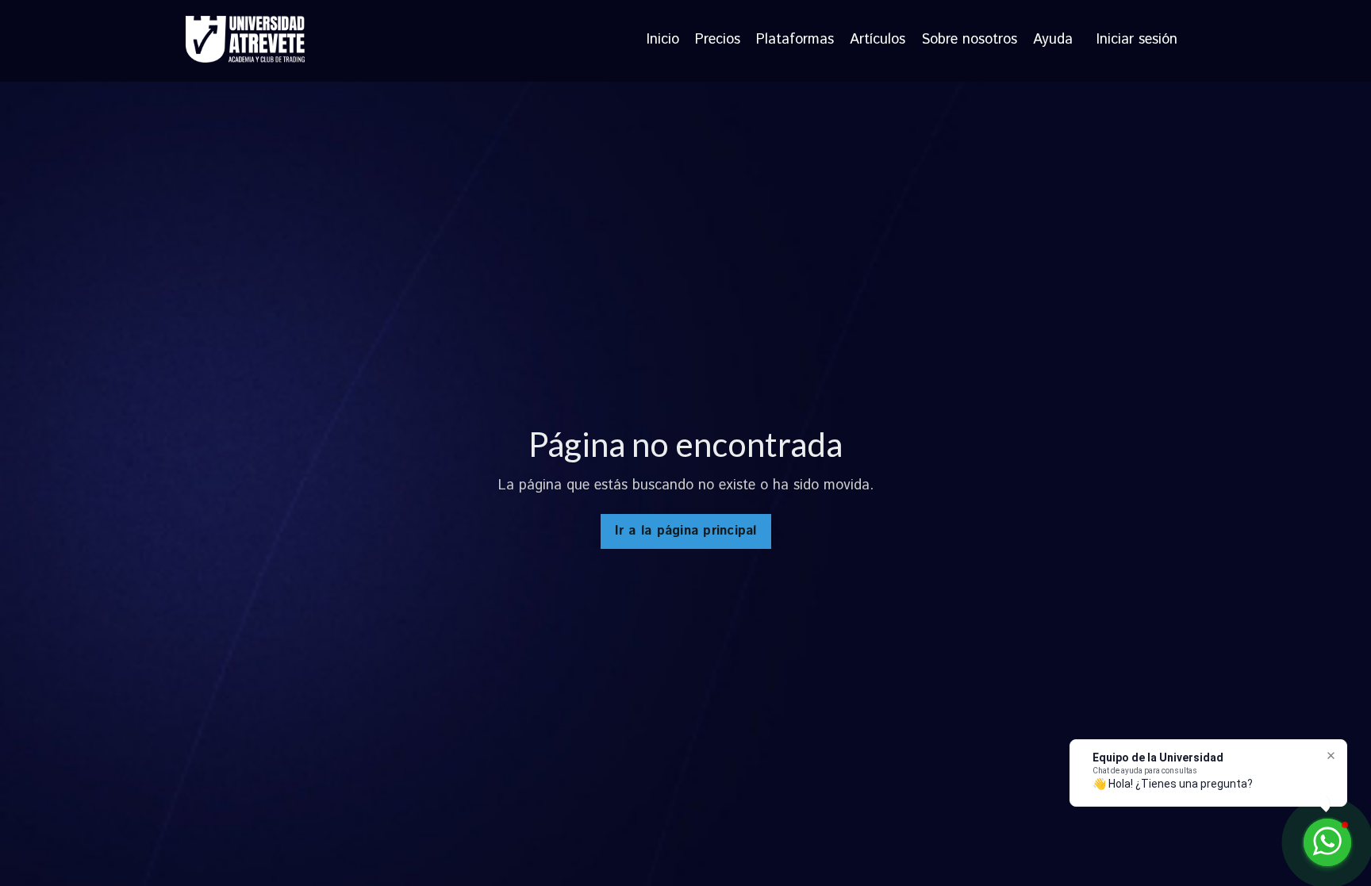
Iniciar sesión (1136, 39)
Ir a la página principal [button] (686, 531)
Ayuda (1053, 40)
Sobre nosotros (969, 40)
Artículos (877, 40)
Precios (717, 40)
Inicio (663, 40)
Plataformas (795, 40)
